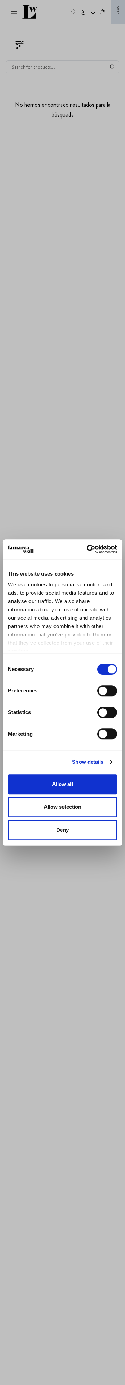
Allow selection (63, 807)
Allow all (62, 784)
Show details (87, 762)
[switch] (107, 690)
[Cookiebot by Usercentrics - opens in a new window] (88, 549)
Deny (62, 830)
